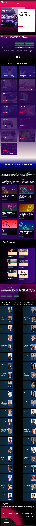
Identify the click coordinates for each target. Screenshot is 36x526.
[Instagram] (16, 3)
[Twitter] (17, 3)
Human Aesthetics (5, 73)
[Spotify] (19, 57)
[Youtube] (19, 3)
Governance (21, 112)
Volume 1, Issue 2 (22, 87)
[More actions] (16, 67)
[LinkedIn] (18, 3)
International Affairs (5, 100)
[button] (20, 43)
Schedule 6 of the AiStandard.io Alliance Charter (26, 179)
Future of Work (22, 73)
